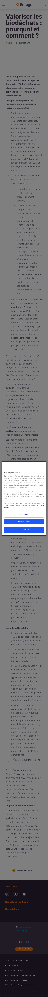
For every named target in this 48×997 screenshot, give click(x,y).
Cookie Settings (24, 514)
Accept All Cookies (24, 530)
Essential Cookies (24, 521)
